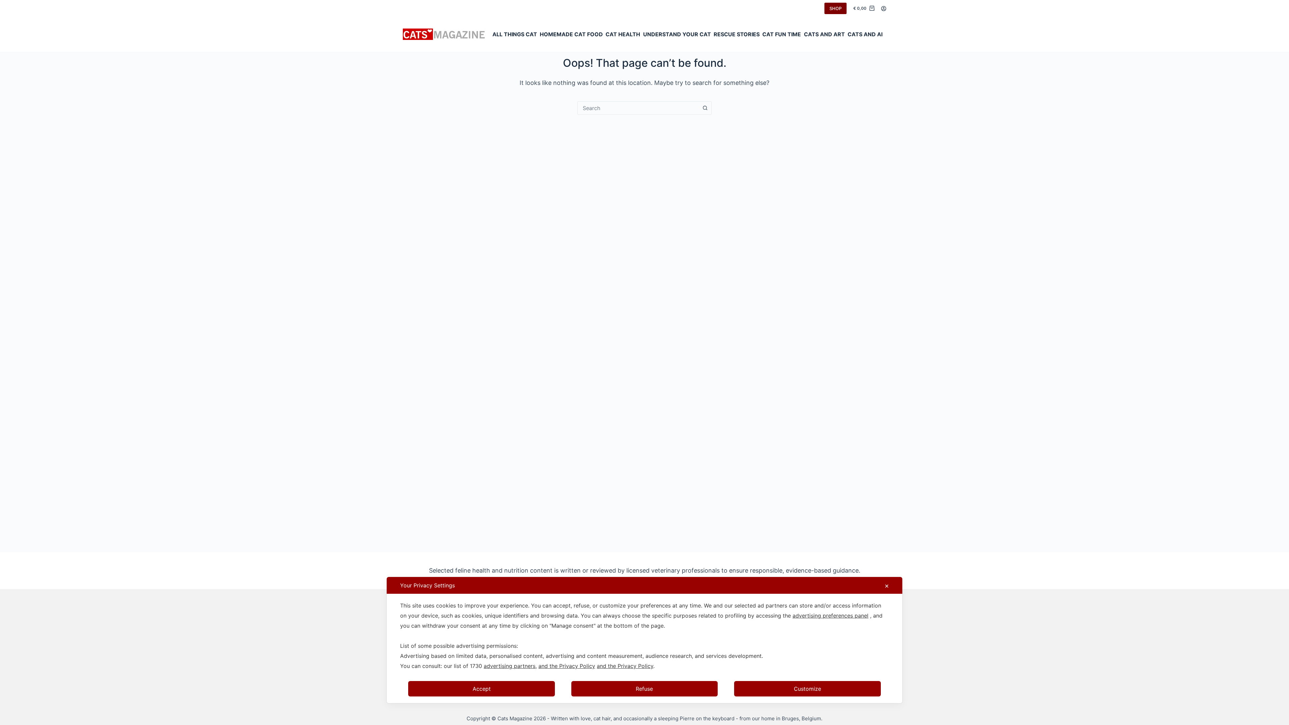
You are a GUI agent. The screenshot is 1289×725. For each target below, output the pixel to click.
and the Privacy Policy (566, 666)
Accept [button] (482, 688)
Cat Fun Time (781, 34)
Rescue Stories (737, 34)
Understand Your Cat (677, 34)
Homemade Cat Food (571, 34)
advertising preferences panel (830, 615)
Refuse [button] (644, 688)
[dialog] (644, 640)
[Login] (883, 8)
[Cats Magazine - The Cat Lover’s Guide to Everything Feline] (444, 34)
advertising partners (509, 666)
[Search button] (705, 108)
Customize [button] (807, 688)
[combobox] (638, 108)
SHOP (835, 8)
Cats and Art (824, 34)
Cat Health (623, 34)
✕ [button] (887, 586)
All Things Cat (514, 34)
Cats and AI (865, 34)
